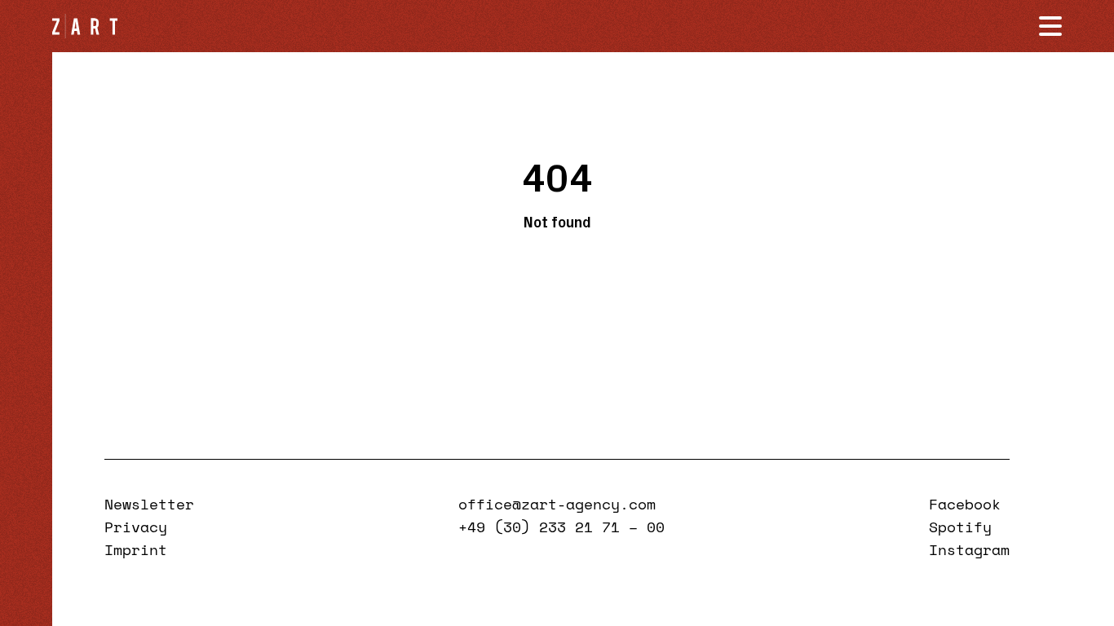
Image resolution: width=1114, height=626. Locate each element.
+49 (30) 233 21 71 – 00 (561, 526)
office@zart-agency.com (557, 503)
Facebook (965, 503)
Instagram (969, 549)
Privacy (135, 526)
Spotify (960, 526)
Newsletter (149, 503)
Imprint (135, 549)
